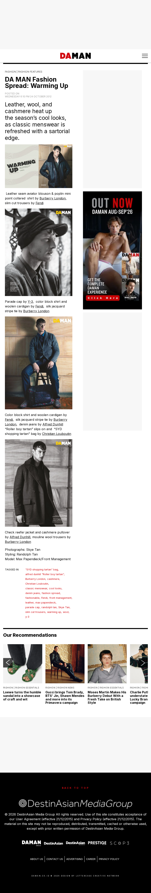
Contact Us (54, 859)
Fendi (39, 203)
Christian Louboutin (56, 434)
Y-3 (30, 302)
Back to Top (75, 787)
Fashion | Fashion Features (23, 71)
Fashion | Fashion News (60, 687)
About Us (36, 859)
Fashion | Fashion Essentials (21, 687)
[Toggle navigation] (145, 56)
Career (91, 859)
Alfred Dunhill (52, 424)
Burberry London (53, 198)
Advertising (74, 859)
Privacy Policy (109, 859)
